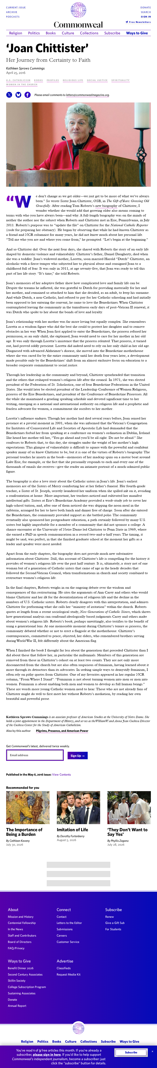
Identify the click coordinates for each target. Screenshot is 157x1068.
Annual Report (17, 1005)
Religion (15, 33)
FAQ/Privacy (16, 948)
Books (51, 33)
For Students (113, 929)
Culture (68, 33)
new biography (106, 206)
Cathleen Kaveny (20, 840)
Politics (34, 33)
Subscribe (112, 33)
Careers (62, 935)
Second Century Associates (25, 974)
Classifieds (64, 968)
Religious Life (73, 80)
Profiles (53, 80)
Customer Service (68, 941)
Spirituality (120, 80)
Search (146, 12)
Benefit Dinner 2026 (21, 968)
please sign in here (47, 1054)
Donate (146, 7)
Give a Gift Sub (115, 922)
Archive (11, 12)
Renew (109, 916)
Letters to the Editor (69, 922)
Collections (89, 33)
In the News (15, 929)
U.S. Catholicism (18, 80)
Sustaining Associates (21, 993)
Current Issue (16, 7)
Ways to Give (137, 33)
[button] (9, 96)
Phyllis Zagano (120, 840)
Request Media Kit (68, 974)
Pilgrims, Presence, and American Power (62, 730)
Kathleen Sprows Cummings (25, 68)
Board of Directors (19, 941)
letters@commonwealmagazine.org (87, 95)
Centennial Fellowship (22, 922)
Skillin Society (16, 980)
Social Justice (97, 80)
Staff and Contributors (22, 935)
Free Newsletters (140, 22)
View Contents (61, 774)
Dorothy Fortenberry (72, 836)
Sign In (146, 16)
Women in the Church (22, 84)
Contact (61, 916)
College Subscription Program (27, 987)
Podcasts (13, 16)
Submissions (65, 929)
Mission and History (21, 916)
